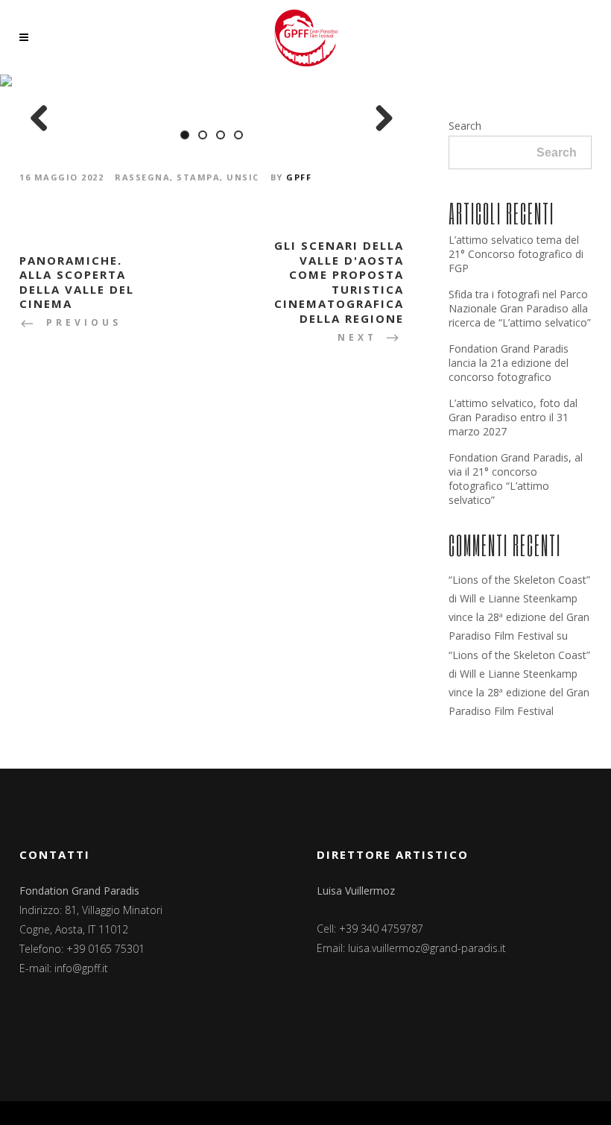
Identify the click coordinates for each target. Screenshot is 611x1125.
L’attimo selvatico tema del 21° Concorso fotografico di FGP (516, 254)
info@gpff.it (81, 968)
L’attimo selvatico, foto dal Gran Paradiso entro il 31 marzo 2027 (513, 417)
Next (378, 119)
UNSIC (243, 177)
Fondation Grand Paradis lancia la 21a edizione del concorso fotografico (509, 362)
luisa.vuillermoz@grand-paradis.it (427, 948)
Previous (45, 119)
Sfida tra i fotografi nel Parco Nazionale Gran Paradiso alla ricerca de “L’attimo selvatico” (520, 308)
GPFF (298, 177)
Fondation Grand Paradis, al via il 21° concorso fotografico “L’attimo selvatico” (516, 478)
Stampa (198, 177)
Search (465, 126)
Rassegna (142, 177)
